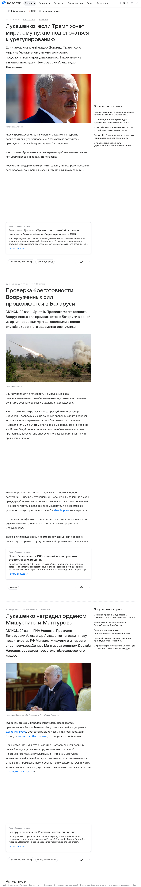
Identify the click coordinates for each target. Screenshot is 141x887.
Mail (4, 885)
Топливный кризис (50, 11)
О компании (13, 885)
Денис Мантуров (16, 731)
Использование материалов (119, 885)
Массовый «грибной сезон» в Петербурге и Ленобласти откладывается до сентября (110, 624)
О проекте (48, 885)
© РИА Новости (30, 609)
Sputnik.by (27, 284)
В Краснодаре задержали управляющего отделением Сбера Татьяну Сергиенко (112, 144)
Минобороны (62, 510)
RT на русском (29, 19)
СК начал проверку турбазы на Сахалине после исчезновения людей (114, 616)
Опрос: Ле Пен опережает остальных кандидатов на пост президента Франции (114, 136)
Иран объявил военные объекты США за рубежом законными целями (114, 128)
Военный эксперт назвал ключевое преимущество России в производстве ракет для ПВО (112, 639)
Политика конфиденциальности (93, 885)
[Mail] (4, 3)
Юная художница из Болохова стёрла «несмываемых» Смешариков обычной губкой (114, 113)
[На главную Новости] (13, 3)
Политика (43, 19)
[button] (48, 98)
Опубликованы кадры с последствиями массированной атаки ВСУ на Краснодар (111, 631)
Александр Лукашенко (32, 736)
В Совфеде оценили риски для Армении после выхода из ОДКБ (111, 121)
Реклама (23, 885)
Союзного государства (20, 771)
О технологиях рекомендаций (66, 885)
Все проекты (34, 885)
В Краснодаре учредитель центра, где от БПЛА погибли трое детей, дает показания (114, 647)
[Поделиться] (81, 262)
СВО (33, 11)
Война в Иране (17, 11)
